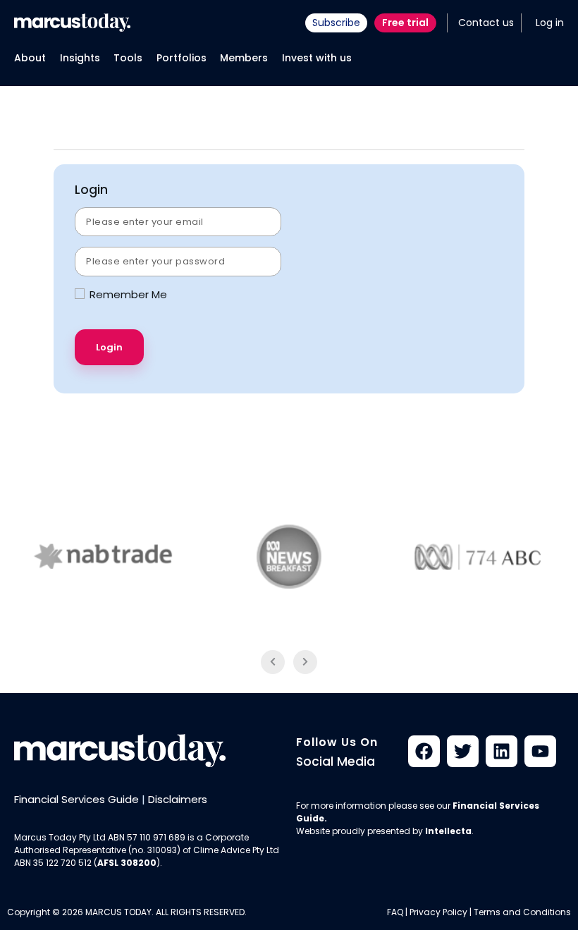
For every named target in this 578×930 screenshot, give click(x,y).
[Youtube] (540, 751)
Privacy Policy (438, 912)
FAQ (395, 912)
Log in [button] (550, 23)
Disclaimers (177, 799)
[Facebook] (424, 751)
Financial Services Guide (76, 799)
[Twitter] (463, 751)
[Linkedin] (501, 751)
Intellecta (448, 831)
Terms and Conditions (522, 912)
